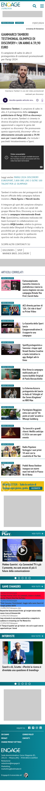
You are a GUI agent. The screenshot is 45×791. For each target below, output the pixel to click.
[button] (42, 6)
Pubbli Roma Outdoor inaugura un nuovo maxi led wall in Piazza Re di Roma (32, 470)
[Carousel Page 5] (29, 578)
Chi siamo (5, 734)
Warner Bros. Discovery (15, 253)
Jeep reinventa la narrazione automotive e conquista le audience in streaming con (20, 619)
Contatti (26, 738)
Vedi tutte (36, 636)
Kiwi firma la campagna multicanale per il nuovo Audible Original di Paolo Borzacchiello (32, 374)
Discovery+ (8, 250)
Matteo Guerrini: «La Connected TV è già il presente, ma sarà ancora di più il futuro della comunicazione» (21, 568)
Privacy (4, 738)
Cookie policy (28, 734)
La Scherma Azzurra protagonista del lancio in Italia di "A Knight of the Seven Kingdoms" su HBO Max (32, 394)
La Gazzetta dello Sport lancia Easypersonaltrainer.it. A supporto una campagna (33, 329)
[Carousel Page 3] (23, 578)
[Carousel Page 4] (26, 578)
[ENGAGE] (10, 5)
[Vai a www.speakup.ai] (42, 100)
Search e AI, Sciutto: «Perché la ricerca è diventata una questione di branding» (21, 668)
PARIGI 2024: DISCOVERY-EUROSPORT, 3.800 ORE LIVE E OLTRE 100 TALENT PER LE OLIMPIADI (21, 180)
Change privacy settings (11, 742)
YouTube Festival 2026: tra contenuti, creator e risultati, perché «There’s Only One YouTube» (20, 596)
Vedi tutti (36, 533)
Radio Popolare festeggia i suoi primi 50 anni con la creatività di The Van (32, 451)
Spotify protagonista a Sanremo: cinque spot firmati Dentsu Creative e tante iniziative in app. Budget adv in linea (32, 353)
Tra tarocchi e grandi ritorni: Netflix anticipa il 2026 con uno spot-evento (32, 433)
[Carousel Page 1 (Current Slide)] (15, 578)
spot (19, 250)
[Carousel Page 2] (19, 578)
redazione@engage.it (10, 763)
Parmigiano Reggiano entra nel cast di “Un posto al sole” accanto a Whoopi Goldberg (32, 414)
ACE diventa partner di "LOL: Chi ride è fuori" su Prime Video (32, 308)
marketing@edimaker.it (11, 769)
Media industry (7, 23)
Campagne (19, 23)
